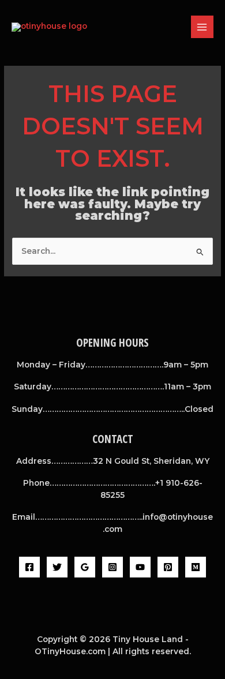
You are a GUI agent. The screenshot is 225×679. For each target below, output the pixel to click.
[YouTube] (140, 567)
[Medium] (195, 567)
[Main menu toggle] (202, 27)
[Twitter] (57, 567)
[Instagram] (112, 567)
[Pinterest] (168, 567)
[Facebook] (29, 567)
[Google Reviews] (84, 567)
